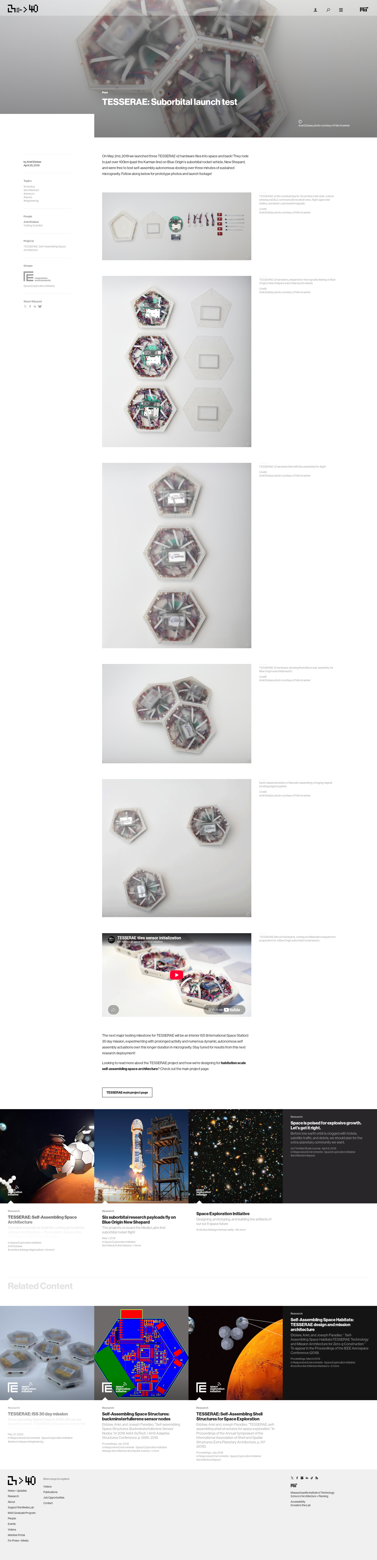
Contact (48, 1503)
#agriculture (36, 1249)
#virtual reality (226, 1229)
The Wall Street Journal (307, 1148)
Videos (12, 1529)
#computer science (139, 1451)
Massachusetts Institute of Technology (312, 1492)
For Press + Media (18, 1540)
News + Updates (17, 1490)
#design (24, 1249)
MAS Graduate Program (22, 1513)
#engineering (35, 1441)
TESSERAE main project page (127, 1092)
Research (13, 1496)
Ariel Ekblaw (34, 162)
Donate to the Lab (301, 1505)
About (11, 1502)
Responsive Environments (308, 1152)
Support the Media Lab (21, 1507)
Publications (50, 1492)
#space (127, 1245)
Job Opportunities (53, 1497)
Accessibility (298, 1501)
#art (120, 1245)
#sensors (13, 1441)
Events (12, 1524)
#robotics (13, 1249)
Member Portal (16, 1535)
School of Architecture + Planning (309, 1496)
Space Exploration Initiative (25, 1242)
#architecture (109, 1245)
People (12, 1518)
